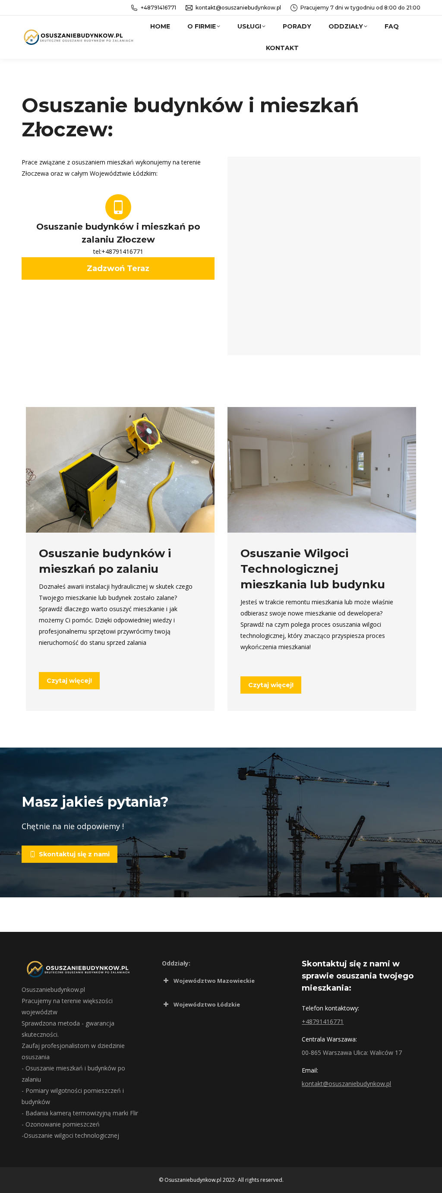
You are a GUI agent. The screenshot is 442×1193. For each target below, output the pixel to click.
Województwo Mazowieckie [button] (214, 981)
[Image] (120, 470)
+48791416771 (158, 7)
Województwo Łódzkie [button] (207, 1004)
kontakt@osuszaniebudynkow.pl (238, 7)
